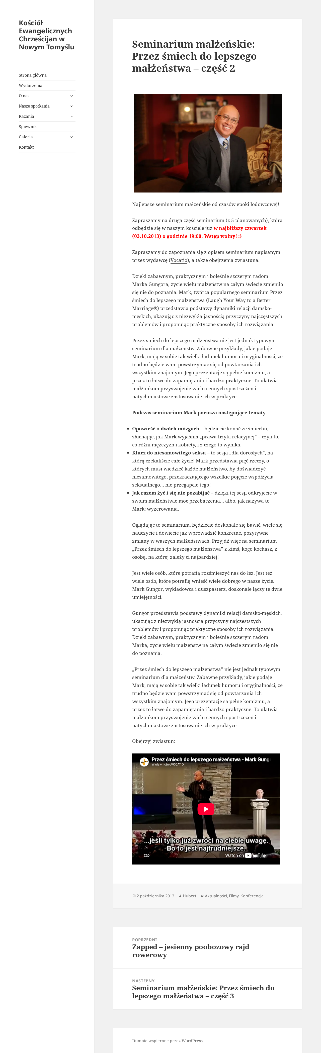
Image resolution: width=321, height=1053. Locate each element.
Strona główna (33, 75)
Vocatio (179, 260)
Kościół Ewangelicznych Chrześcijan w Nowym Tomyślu (46, 34)
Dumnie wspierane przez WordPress (167, 1040)
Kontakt (26, 147)
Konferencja (252, 896)
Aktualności (216, 896)
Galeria (26, 137)
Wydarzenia (30, 85)
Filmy (233, 896)
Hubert (189, 896)
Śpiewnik (28, 126)
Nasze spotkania (34, 106)
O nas (24, 96)
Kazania (26, 116)
